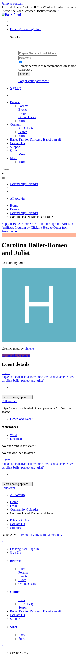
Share (6, 373)
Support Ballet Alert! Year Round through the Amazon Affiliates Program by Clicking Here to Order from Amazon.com (37, 227)
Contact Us (17, 143)
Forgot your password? (33, 81)
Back (21, 569)
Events (22, 109)
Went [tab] (13, 435)
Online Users (27, 117)
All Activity (26, 128)
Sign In (24, 73)
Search (22, 132)
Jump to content (12, 3)
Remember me (27, 66)
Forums (23, 106)
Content (15, 124)
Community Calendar (16, 355)
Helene (29, 348)
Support (15, 147)
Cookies (15, 527)
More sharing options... (17, 397)
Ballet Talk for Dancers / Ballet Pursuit (35, 139)
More (21, 121)
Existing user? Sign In (25, 29)
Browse (15, 102)
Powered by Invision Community (40, 535)
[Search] (3, 178)
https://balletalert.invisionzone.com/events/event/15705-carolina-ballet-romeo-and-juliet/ (38, 378)
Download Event (21, 419)
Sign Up (15, 88)
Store (13, 150)
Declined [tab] (16, 439)
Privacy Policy (19, 520)
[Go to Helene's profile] (39, 341)
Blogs (22, 113)
